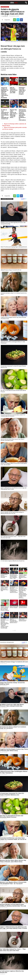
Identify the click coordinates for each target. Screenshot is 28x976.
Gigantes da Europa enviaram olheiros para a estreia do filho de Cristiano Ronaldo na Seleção (5, 608)
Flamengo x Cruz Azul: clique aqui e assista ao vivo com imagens (22, 91)
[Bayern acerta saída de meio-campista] (14, 603)
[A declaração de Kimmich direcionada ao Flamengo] (5, 571)
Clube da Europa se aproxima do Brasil (23, 607)
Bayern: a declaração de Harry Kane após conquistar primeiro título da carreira (14, 620)
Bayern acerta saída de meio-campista (14, 607)
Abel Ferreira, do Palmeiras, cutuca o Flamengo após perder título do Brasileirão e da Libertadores (22, 115)
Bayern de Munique (5, 6)
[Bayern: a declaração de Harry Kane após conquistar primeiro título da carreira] (14, 615)
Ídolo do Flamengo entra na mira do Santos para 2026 (13, 90)
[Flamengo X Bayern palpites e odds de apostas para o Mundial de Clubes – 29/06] (23, 571)
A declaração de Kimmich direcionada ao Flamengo (4, 576)
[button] (25, 2)
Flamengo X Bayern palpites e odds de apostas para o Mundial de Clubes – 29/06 (23, 576)
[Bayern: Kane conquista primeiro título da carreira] (23, 615)
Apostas (11, 573)
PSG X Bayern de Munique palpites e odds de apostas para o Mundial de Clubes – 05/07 (14, 576)
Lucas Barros (5, 16)
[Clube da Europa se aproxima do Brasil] (23, 603)
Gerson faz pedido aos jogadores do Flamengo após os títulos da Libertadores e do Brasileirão (4, 92)
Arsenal (20, 585)
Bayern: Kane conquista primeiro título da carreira (23, 619)
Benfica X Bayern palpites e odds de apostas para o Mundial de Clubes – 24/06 (5, 588)
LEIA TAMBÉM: (14, 565)
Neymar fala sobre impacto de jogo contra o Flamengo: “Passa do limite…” (13, 113)
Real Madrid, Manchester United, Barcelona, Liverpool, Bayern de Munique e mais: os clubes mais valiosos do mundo (14, 589)
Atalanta (2, 605)
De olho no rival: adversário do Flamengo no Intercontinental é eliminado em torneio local (5, 114)
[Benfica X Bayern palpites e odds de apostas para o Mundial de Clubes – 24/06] (5, 583)
